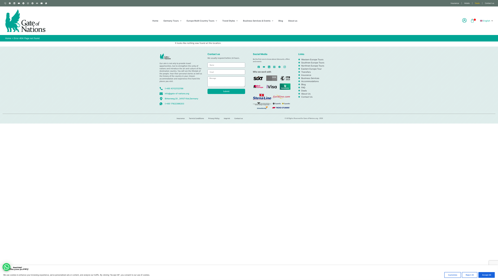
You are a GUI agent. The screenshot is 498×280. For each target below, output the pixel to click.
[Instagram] (28, 3)
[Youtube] (19, 3)
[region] (249, 272)
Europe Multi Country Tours (200, 20)
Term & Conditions (196, 118)
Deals (477, 3)
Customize (452, 275)
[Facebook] (259, 66)
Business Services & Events (257, 20)
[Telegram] (23, 3)
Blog (280, 20)
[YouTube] (264, 66)
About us (292, 20)
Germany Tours (171, 20)
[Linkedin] (14, 3)
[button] (472, 21)
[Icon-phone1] (5, 3)
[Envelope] (41, 3)
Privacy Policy (213, 118)
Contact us (489, 3)
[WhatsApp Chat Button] (6, 267)
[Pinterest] (32, 3)
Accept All (486, 275)
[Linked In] (269, 66)
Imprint (227, 118)
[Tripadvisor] (37, 3)
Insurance (455, 3)
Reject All (470, 275)
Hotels (467, 3)
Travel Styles (228, 20)
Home (155, 20)
